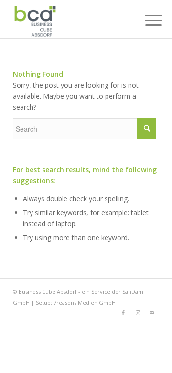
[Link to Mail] (152, 313)
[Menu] (146, 20)
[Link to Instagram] (137, 313)
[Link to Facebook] (123, 313)
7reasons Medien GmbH (85, 302)
